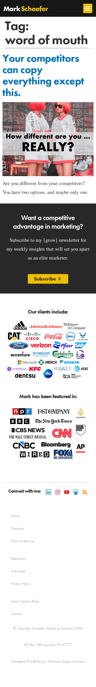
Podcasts (17, 528)
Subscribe (18, 571)
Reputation (18, 558)
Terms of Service (22, 540)
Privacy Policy (21, 583)
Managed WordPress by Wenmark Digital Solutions (48, 661)
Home (15, 515)
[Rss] (85, 492)
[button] (88, 8)
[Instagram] (57, 492)
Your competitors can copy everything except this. (43, 75)
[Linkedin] (48, 492)
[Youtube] (66, 492)
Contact (16, 613)
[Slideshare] (76, 492)
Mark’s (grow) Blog (25, 601)
